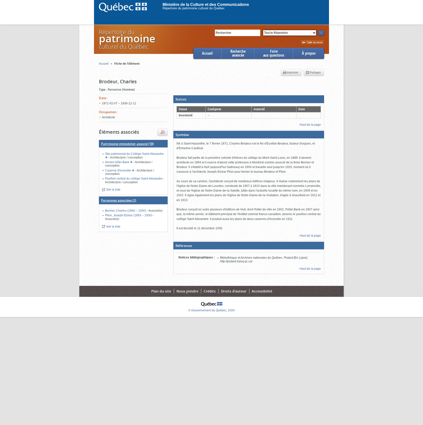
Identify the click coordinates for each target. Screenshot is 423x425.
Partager (315, 72)
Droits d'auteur (234, 291)
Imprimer (292, 72)
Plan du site (161, 291)
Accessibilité (262, 291)
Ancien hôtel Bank (117, 162)
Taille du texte (314, 43)
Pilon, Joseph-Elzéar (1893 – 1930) (129, 215)
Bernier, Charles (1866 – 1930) (126, 210)
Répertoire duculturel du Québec (127, 39)
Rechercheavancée (238, 53)
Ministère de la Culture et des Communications (206, 4)
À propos (309, 53)
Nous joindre (187, 291)
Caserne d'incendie (118, 170)
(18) (127, 144)
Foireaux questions (273, 53)
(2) (118, 200)
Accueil (207, 53)
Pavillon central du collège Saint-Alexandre (134, 178)
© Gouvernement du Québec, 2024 (211, 310)
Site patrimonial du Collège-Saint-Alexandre (134, 154)
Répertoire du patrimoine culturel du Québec (194, 8)
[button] (248, 99)
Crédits (210, 291)
